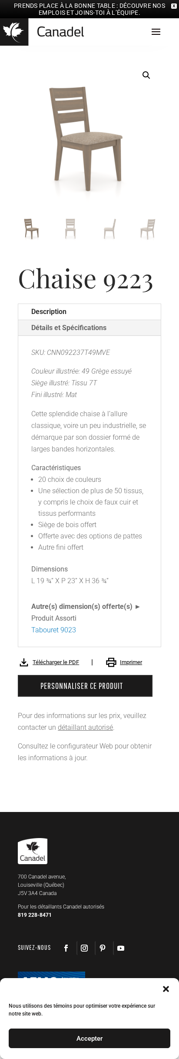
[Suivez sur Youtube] (120, 948)
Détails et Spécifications (68, 328)
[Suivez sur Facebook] (66, 948)
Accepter (89, 1038)
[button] (146, 75)
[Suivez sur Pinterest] (102, 948)
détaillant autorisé (85, 727)
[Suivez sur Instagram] (83, 948)
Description (48, 311)
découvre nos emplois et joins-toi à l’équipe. (102, 9)
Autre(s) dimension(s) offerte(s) (82, 606)
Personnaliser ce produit (81, 686)
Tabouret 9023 (53, 630)
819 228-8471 (35, 915)
